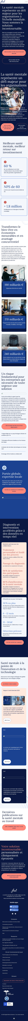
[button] (7, 942)
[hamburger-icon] (26, 2)
